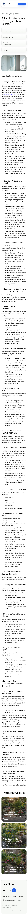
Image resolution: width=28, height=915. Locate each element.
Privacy (11, 910)
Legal (20, 910)
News (7, 13)
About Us (5, 910)
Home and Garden (13, 13)
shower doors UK (10, 94)
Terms (15, 910)
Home (2, 13)
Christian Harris (7, 31)
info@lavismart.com (9, 900)
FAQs (21, 896)
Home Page (7, 896)
